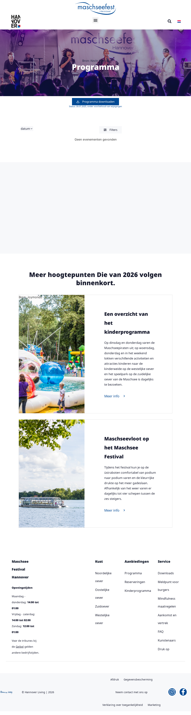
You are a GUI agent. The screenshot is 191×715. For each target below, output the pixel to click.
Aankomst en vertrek (167, 619)
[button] (95, 20)
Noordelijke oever (96, 577)
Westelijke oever (96, 619)
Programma (126, 573)
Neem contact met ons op (131, 692)
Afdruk (114, 679)
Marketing (154, 705)
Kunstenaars (167, 640)
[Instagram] (172, 691)
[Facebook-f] (183, 691)
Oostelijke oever (96, 594)
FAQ (161, 632)
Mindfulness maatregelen (167, 602)
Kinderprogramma (126, 591)
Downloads (166, 573)
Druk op (163, 649)
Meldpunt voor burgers (168, 586)
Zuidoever (96, 606)
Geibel (20, 646)
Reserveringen (126, 582)
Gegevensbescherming (138, 679)
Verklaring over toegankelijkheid (122, 705)
